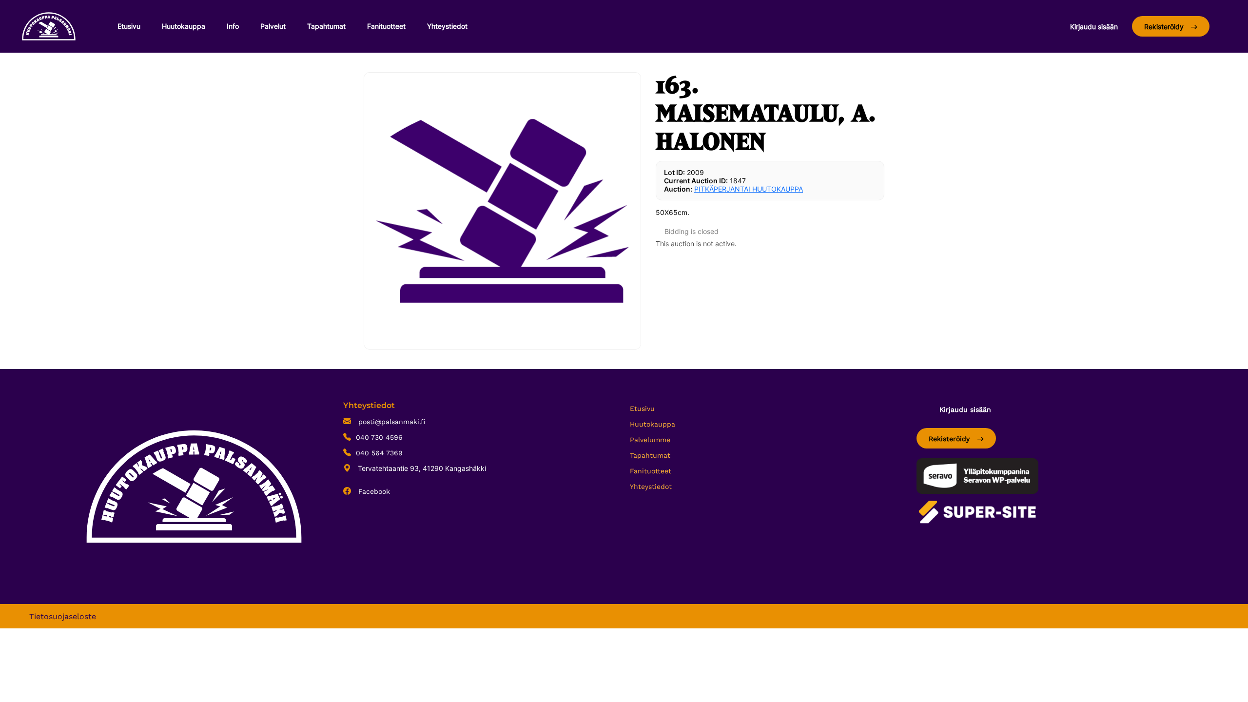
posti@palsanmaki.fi (390, 422)
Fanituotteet (386, 26)
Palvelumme (650, 440)
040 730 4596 (379, 437)
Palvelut (273, 26)
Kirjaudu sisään (1094, 26)
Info (233, 26)
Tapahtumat (326, 26)
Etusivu (128, 26)
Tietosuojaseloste (62, 616)
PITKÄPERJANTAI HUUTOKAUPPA (748, 189)
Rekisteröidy (1165, 26)
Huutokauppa (183, 26)
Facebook (373, 491)
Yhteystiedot (447, 26)
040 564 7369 (379, 453)
